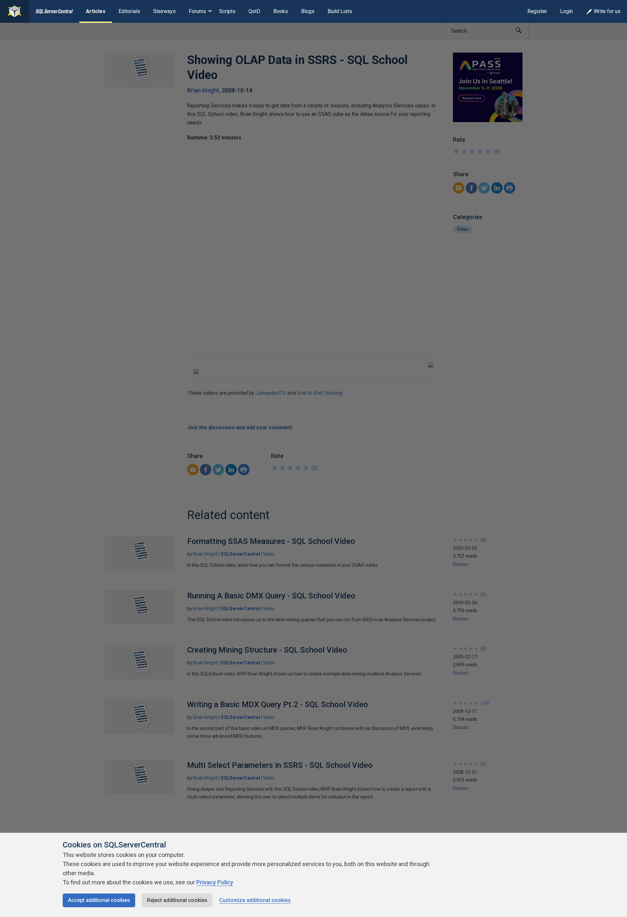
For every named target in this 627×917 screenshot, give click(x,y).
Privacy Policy (214, 882)
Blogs (307, 11)
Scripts (227, 11)
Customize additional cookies (255, 900)
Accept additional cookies (99, 900)
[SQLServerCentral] (14, 11)
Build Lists (340, 11)
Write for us (607, 11)
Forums (197, 11)
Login (566, 11)
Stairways (164, 11)
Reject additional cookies (177, 900)
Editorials (129, 11)
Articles (95, 11)
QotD (254, 11)
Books (280, 11)
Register (537, 11)
